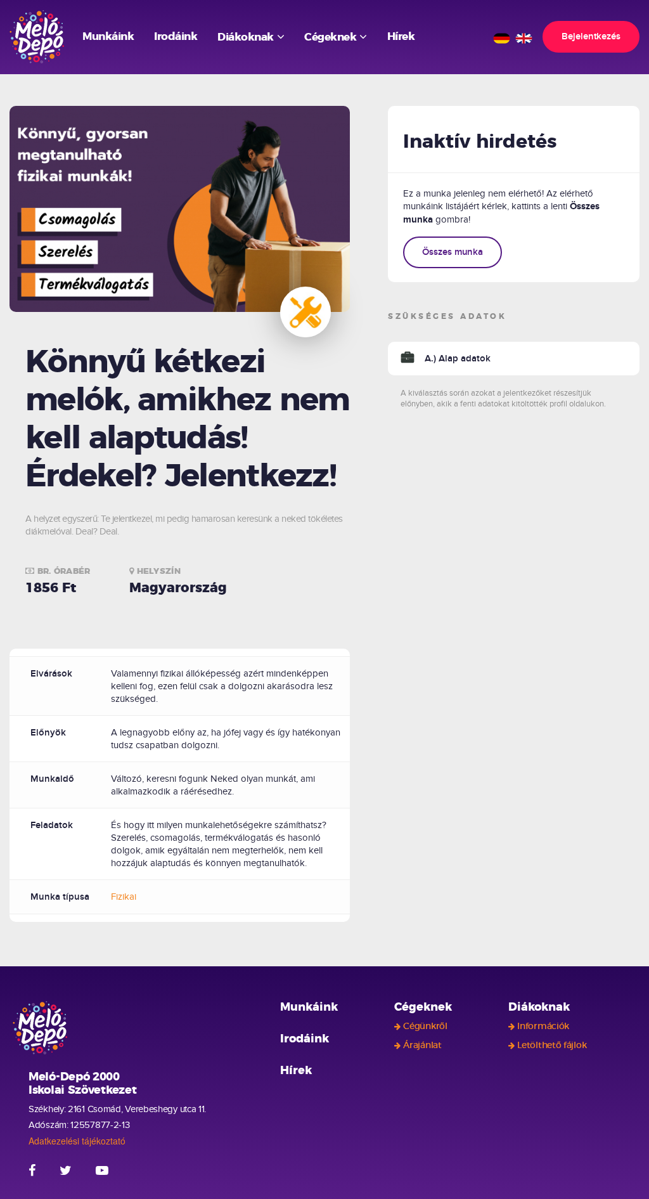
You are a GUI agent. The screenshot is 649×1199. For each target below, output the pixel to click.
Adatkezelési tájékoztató (77, 1140)
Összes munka (452, 252)
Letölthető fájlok (551, 1045)
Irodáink (175, 36)
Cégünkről (425, 1026)
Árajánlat (422, 1045)
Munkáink (108, 36)
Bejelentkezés (591, 36)
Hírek (401, 36)
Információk (543, 1026)
